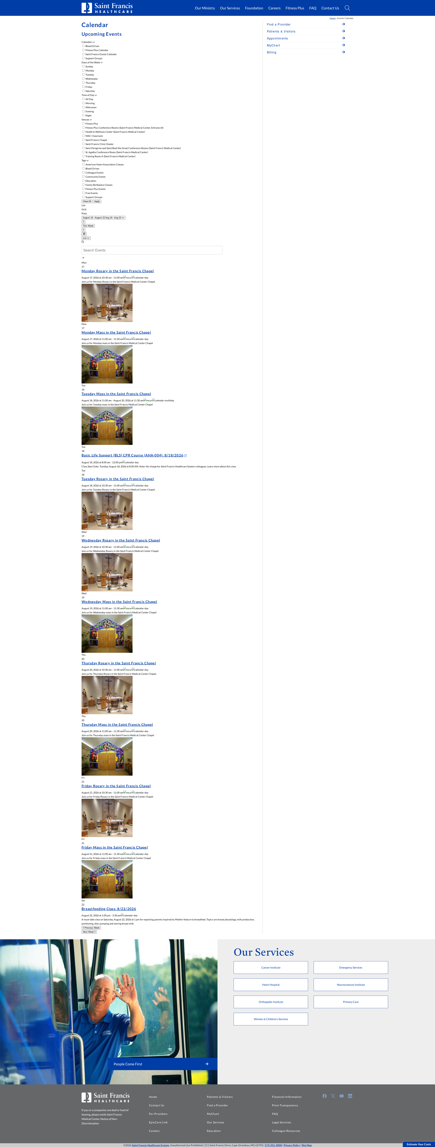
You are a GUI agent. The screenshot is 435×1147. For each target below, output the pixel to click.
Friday (88, 86)
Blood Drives (92, 46)
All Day (89, 99)
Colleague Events (94, 172)
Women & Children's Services (271, 1019)
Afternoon (91, 107)
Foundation (254, 8)
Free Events (91, 193)
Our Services (230, 8)
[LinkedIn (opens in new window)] (350, 1096)
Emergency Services (350, 967)
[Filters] (84, 234)
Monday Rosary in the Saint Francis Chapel (118, 271)
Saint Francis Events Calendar (101, 54)
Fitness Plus (295, 8)
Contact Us (330, 8)
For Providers (158, 1113)
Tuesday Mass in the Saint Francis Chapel (116, 394)
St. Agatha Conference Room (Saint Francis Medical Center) (116, 152)
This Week (88, 226)
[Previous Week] (83, 222)
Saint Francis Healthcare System (150, 1145)
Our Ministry (205, 8)
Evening (89, 111)
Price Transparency (285, 1105)
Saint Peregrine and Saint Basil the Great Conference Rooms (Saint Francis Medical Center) (133, 148)
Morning (90, 103)
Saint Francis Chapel (96, 139)
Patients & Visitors (220, 1096)
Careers (274, 8)
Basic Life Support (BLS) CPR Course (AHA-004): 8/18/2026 (132, 455)
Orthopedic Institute (271, 1001)
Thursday (90, 82)
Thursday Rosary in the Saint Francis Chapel (119, 663)
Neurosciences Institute (351, 984)
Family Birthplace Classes (98, 184)
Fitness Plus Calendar (96, 50)
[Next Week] (83, 230)
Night (88, 115)
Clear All (87, 201)
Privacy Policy (292, 1145)
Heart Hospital (271, 984)
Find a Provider (217, 1105)
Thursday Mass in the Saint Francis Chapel (117, 724)
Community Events (95, 176)
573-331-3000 (273, 1145)
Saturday (90, 90)
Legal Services (281, 1122)
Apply (97, 201)
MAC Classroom (94, 135)
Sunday (89, 66)
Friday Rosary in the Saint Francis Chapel (116, 786)
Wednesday (91, 78)
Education (90, 180)
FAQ (312, 8)
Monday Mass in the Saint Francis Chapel (116, 332)
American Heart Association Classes (104, 164)
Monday (89, 70)
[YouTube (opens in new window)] (341, 1096)
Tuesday (89, 74)
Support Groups (93, 58)
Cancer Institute (270, 967)
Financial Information (287, 1096)
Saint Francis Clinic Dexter (99, 144)
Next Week (88, 932)
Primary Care (351, 1001)
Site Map (307, 1145)
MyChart (213, 1113)
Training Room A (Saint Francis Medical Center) (110, 156)
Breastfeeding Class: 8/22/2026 (109, 909)
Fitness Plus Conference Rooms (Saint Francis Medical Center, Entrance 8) (124, 127)
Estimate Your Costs (419, 1144)
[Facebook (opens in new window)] (324, 1096)
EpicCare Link (158, 1122)
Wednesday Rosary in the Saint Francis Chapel (121, 540)
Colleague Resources (286, 1130)
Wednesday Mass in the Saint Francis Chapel (119, 602)
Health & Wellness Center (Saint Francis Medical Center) (115, 131)
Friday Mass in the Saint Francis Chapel (115, 847)
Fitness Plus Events (95, 188)
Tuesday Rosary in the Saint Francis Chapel (118, 479)
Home (333, 18)
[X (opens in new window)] (333, 1096)
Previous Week (92, 928)
